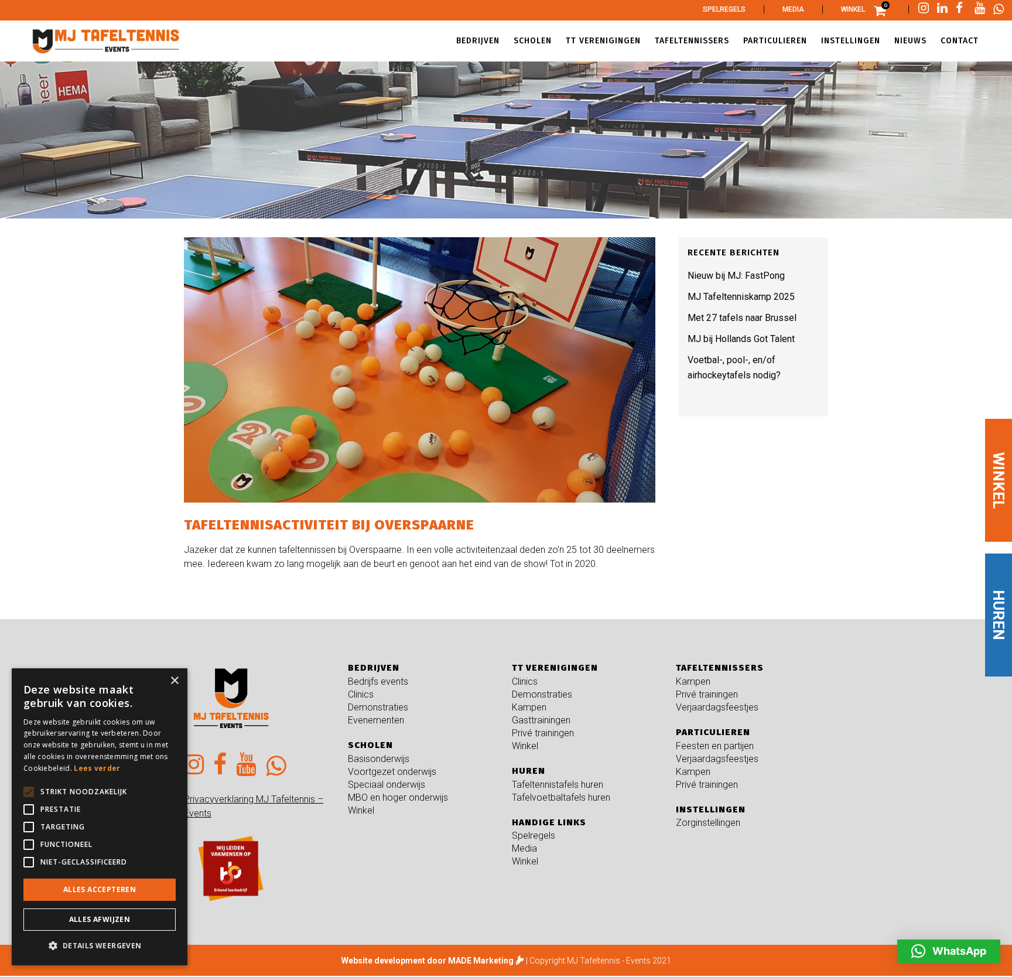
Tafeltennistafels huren (557, 784)
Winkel (853, 9)
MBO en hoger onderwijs (398, 797)
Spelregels (724, 9)
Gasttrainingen (541, 720)
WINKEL (998, 480)
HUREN (998, 615)
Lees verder (97, 768)
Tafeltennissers (720, 667)
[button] (948, 951)
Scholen (370, 745)
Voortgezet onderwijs (392, 771)
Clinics (361, 694)
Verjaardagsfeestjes (717, 707)
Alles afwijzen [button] (100, 919)
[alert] (99, 816)
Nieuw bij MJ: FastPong (736, 275)
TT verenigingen (555, 667)
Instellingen (711, 809)
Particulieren (713, 732)
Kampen (529, 707)
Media (793, 9)
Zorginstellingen (708, 822)
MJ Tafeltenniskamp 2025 (741, 296)
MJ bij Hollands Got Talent (741, 338)
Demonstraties (378, 707)
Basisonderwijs (378, 758)
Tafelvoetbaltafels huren (561, 797)
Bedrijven (373, 667)
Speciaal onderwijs (386, 784)
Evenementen (376, 720)
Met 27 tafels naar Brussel (742, 317)
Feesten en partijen (715, 745)
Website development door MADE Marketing (427, 960)
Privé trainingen (543, 733)
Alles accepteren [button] (99, 889)
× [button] (174, 681)
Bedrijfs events (378, 681)
